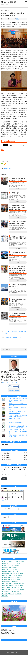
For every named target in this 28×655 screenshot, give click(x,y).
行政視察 (22, 561)
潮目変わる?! (15, 193)
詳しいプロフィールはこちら (10, 382)
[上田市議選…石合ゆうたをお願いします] (4, 255)
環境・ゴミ (15, 573)
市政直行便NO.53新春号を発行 (14, 337)
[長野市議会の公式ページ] (13, 547)
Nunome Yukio (7, 168)
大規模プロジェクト (8, 563)
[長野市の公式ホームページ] (13, 539)
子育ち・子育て (6, 565)
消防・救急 (16, 591)
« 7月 (2, 500)
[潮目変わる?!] (4, 195)
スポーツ (13, 575)
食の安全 (5, 595)
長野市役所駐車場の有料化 (16, 422)
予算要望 (19, 577)
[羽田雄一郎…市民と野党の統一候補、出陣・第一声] (4, 224)
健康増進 (5, 589)
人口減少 (22, 583)
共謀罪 (12, 577)
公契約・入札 (13, 571)
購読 (4, 478)
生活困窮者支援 (6, 591)
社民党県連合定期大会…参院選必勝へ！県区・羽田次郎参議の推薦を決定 (17, 207)
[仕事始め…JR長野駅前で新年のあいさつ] (4, 287)
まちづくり (5, 561)
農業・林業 (5, 585)
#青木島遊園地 (6, 581)
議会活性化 (5, 567)
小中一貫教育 (21, 589)
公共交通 (18, 563)
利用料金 (5, 571)
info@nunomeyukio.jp (14, 390)
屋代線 (12, 579)
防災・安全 (14, 561)
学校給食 (5, 579)
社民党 (17, 19)
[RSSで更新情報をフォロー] (5, 164)
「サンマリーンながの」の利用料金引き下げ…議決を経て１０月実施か (18, 400)
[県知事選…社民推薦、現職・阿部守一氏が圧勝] (4, 181)
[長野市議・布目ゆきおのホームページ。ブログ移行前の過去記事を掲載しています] (13, 531)
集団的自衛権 (6, 573)
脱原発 (20, 575)
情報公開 (19, 593)
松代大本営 (5, 575)
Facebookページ (14, 640)
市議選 (18, 579)
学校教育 (5, 577)
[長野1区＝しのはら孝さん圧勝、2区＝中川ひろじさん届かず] (4, 238)
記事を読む (18, 188)
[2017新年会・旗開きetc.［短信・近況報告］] (4, 316)
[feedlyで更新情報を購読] (2, 164)
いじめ (12, 593)
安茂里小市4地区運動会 (15, 419)
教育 (22, 585)
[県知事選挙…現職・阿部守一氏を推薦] (4, 301)
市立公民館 (14, 583)
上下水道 (5, 593)
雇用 (4, 587)
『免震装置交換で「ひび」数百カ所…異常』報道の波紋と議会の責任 (18, 431)
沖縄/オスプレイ (15, 567)
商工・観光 (5, 583)
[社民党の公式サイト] (14, 553)
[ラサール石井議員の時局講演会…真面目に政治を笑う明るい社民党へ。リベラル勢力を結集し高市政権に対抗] (4, 269)
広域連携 (12, 589)
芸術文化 (17, 569)
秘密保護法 (15, 581)
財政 (9, 587)
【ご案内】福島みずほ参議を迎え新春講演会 (16, 332)
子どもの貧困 (14, 585)
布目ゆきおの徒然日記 (8, 2)
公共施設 (16, 565)
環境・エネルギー (18, 587)
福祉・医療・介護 (7, 569)
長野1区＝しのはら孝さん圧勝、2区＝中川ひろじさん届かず (17, 237)
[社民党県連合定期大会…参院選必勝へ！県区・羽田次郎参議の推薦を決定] (4, 208)
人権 (22, 573)
